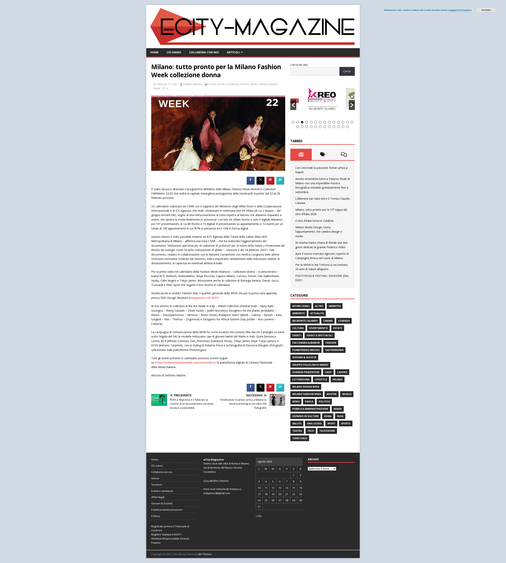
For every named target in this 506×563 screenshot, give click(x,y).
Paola (309, 401)
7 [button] (320, 122)
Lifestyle (321, 379)
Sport (331, 423)
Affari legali (301, 306)
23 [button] (334, 126)
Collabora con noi (204, 52)
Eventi (212, 84)
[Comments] (344, 154)
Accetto (486, 10)
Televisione (327, 430)
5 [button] (311, 122)
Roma (327, 416)
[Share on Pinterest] (270, 183)
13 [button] (347, 122)
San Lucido (314, 423)
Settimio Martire (192, 84)
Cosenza (344, 320)
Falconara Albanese (306, 342)
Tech (311, 430)
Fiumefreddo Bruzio (306, 350)
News (295, 401)
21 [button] (325, 126)
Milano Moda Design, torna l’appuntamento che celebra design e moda (318, 231)
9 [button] (329, 122)
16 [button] (302, 126)
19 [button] (315, 126)
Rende (338, 409)
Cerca (347, 71)
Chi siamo (174, 52)
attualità (317, 313)
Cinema (328, 320)
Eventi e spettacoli (228, 84)
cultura (298, 328)
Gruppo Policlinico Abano (310, 365)
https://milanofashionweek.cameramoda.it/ (185, 362)
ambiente (298, 313)
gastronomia (334, 350)
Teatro (297, 430)
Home (154, 52)
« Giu (259, 516)
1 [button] (293, 122)
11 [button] (338, 122)
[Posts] (301, 154)
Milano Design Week (305, 386)
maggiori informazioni (460, 9)
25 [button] (343, 126)
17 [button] (306, 126)
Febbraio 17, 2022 (167, 84)
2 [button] (297, 122)
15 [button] (297, 126)
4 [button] (306, 122)
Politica (324, 401)
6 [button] (315, 122)
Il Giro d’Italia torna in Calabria (314, 221)
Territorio (299, 438)
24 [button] (338, 126)
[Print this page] (280, 183)
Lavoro (342, 372)
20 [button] (320, 126)
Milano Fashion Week (306, 394)
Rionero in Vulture (305, 416)
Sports (345, 423)
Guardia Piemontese (305, 372)
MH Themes (204, 554)
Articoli (233, 52)
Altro (319, 306)
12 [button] (343, 122)
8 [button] (325, 122)
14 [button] (352, 122)
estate (337, 328)
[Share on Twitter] (260, 183)
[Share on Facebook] (251, 183)
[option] (323, 100)
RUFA (340, 416)
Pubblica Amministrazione (310, 409)
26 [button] (347, 126)
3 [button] (302, 122)
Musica (346, 394)
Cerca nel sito (299, 65)
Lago (328, 372)
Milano (255, 84)
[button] (293, 105)
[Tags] (322, 154)
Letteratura (300, 379)
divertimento (318, 328)
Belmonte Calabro (305, 320)
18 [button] (311, 126)
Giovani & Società (304, 357)
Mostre (332, 394)
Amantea (335, 306)
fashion (244, 84)
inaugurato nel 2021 (204, 298)
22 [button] (329, 126)
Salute (296, 423)
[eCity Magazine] (253, 46)
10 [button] (334, 122)
